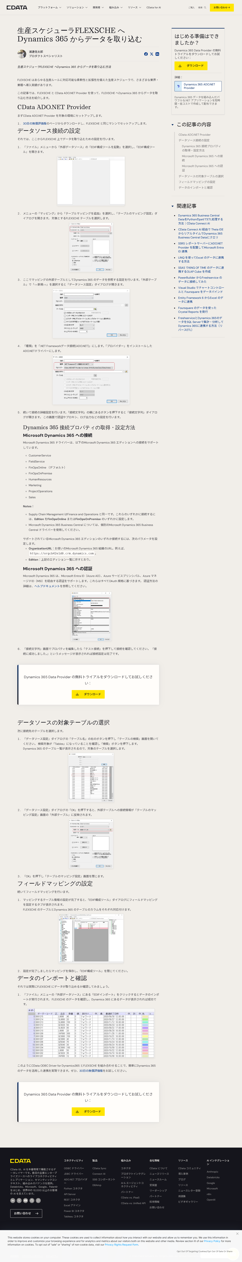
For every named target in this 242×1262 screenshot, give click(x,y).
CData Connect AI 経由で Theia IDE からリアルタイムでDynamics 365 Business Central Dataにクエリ (200, 233)
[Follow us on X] (151, 54)
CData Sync (99, 1168)
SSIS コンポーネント (103, 1179)
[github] (31, 1200)
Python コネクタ (73, 1188)
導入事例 (183, 1173)
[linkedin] (12, 1200)
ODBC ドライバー (74, 1168)
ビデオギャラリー (188, 1201)
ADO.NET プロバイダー (75, 1181)
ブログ (182, 1179)
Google (211, 1183)
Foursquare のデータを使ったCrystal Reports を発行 (197, 310)
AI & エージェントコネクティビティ (132, 1184)
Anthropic (212, 1171)
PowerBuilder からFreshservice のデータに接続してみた (200, 279)
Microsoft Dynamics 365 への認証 (202, 168)
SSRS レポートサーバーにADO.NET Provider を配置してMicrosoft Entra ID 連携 (201, 247)
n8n (209, 1194)
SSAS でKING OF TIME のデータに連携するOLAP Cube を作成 (201, 269)
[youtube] (25, 1200)
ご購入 (191, 7)
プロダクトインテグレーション (133, 1175)
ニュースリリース (159, 1173)
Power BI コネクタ (74, 1211)
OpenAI (211, 1199)
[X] (19, 1200)
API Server (70, 1194)
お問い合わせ (220, 7)
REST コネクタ (72, 1199)
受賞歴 (153, 1185)
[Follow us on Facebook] (146, 54)
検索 (200, 7)
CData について (159, 1168)
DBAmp (96, 1185)
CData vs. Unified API (133, 1203)
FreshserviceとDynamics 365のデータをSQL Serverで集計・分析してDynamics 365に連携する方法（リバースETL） (201, 324)
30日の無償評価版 (34, 123)
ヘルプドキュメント (47, 586)
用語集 (182, 1196)
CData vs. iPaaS (130, 1197)
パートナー (127, 1192)
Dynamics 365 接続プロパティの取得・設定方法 (201, 148)
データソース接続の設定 (194, 140)
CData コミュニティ (189, 1168)
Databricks (213, 1177)
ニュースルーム (158, 1179)
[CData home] (20, 7)
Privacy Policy (212, 1241)
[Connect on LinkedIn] (157, 54)
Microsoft (212, 1188)
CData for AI (154, 7)
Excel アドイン (72, 1205)
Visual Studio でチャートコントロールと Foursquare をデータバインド (201, 289)
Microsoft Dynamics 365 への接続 (202, 158)
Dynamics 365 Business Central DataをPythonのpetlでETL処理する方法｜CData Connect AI (200, 219)
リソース (183, 1185)
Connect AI (98, 1173)
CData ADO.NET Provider (195, 135)
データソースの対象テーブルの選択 (201, 176)
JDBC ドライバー (73, 1173)
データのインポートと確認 (196, 188)
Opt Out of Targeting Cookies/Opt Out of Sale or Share (204, 1251)
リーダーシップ (158, 1190)
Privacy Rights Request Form (121, 1244)
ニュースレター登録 (189, 1190)
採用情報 (154, 1201)
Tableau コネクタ (73, 1216)
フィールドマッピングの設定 (197, 182)
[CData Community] (38, 1200)
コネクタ (126, 1168)
